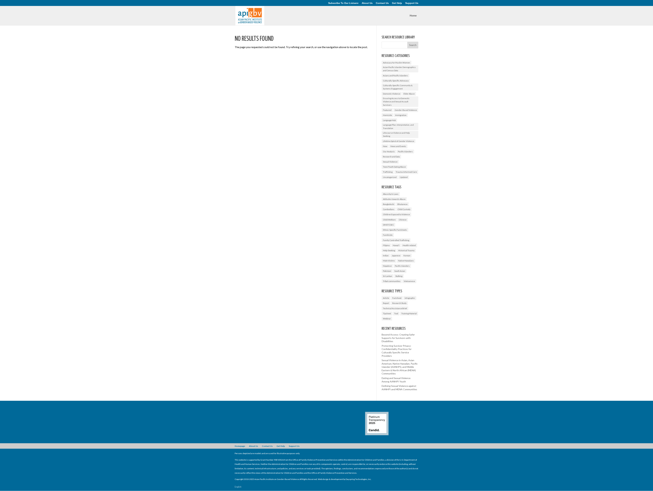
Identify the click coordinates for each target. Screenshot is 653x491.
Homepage (240, 446)
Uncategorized (390, 177)
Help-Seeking (389, 250)
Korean (407, 255)
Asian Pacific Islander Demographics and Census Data (399, 69)
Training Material (409, 313)
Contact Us (382, 3)
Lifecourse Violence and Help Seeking (396, 134)
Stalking (398, 276)
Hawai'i (396, 245)
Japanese (396, 255)
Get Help (397, 3)
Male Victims (389, 260)
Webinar (387, 318)
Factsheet (396, 298)
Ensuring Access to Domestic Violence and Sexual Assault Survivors (396, 101)
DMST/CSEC (388, 224)
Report (386, 303)
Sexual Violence (390, 161)
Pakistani (387, 271)
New (385, 146)
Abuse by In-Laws (390, 194)
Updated (404, 177)
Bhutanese (402, 204)
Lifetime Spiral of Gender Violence (398, 141)
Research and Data (391, 156)
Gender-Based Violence (406, 110)
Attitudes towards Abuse (394, 199)
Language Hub (389, 120)
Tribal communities (391, 281)
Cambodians (388, 209)
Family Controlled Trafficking (396, 240)
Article (386, 298)
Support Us (411, 3)
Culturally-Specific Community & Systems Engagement (398, 87)
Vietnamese (409, 281)
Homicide (387, 115)
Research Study (399, 303)
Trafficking (387, 172)
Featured (387, 110)
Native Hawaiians (406, 260)
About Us (367, 3)
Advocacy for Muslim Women (396, 62)
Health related (409, 245)
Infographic (410, 298)
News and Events (398, 146)
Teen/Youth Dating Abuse (394, 167)
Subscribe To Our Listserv (343, 3)
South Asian (399, 271)
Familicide (387, 235)
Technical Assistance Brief (395, 308)
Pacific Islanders (405, 151)
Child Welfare (389, 219)
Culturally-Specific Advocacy (396, 80)
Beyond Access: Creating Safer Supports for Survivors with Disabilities (398, 338)
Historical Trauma (406, 250)
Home (413, 15)
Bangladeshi (388, 204)
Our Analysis (389, 151)
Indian (386, 255)
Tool (396, 313)
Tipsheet (387, 313)
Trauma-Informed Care (406, 172)
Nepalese (387, 266)
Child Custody (404, 209)
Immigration (400, 115)
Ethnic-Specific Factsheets (395, 230)
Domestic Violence (391, 93)
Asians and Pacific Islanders (395, 75)
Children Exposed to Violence (396, 214)
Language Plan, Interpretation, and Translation (398, 126)
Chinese (402, 219)
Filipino (386, 245)
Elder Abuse (409, 93)
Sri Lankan (387, 276)
